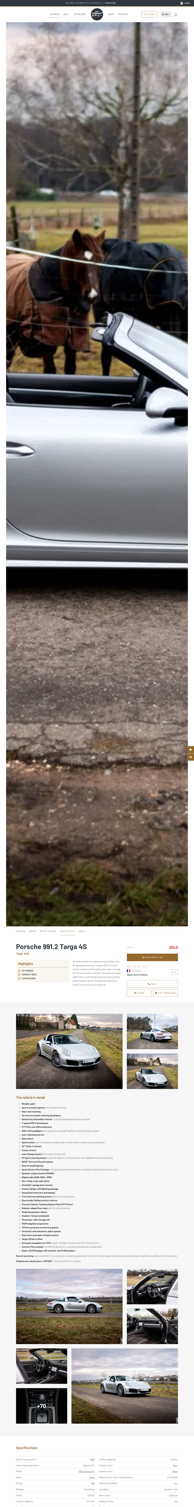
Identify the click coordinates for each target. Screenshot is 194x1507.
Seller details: (137, 966)
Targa (91, 1477)
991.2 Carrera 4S (86, 1471)
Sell (67, 14)
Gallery (32, 930)
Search (54, 14)
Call (153, 984)
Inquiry (82, 930)
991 (92, 1483)
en (166, 14)
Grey (175, 1465)
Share (140, 993)
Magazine (80, 14)
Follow (148, 14)
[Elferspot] (97, 14)
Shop (111, 14)
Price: (131, 947)
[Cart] (175, 14)
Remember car (154, 957)
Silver (175, 1471)
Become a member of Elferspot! (91, 3)
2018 (92, 1459)
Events (123, 14)
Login (187, 3)
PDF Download (167, 993)
